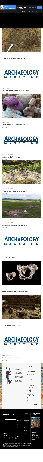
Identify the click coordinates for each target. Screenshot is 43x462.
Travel (18, 436)
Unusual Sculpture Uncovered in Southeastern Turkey (13, 125)
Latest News (28, 11)
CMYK (32, 446)
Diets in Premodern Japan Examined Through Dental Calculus (15, 91)
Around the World (26, 426)
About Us (18, 416)
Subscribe (39, 7)
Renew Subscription (32, 7)
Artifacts (26, 433)
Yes (29, 399)
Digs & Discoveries (26, 419)
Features (26, 416)
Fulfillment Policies (19, 428)
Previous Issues (19, 11)
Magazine (31, 375)
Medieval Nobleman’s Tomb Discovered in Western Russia (14, 225)
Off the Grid (26, 423)
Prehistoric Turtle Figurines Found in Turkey (11, 358)
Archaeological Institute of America (32, 379)
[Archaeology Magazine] (8, 416)
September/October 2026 (35, 414)
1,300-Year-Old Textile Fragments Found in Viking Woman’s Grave (16, 58)
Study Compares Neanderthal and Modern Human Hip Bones (15, 291)
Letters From (27, 430)
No (29, 401)
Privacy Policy (5, 435)
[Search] (1, 11)
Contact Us (5, 433)
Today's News (19, 434)
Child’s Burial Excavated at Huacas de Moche (11, 326)
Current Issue (15, 11)
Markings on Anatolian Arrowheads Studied (11, 157)
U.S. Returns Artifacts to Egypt (8, 257)
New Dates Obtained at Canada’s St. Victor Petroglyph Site (14, 191)
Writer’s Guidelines (19, 419)
